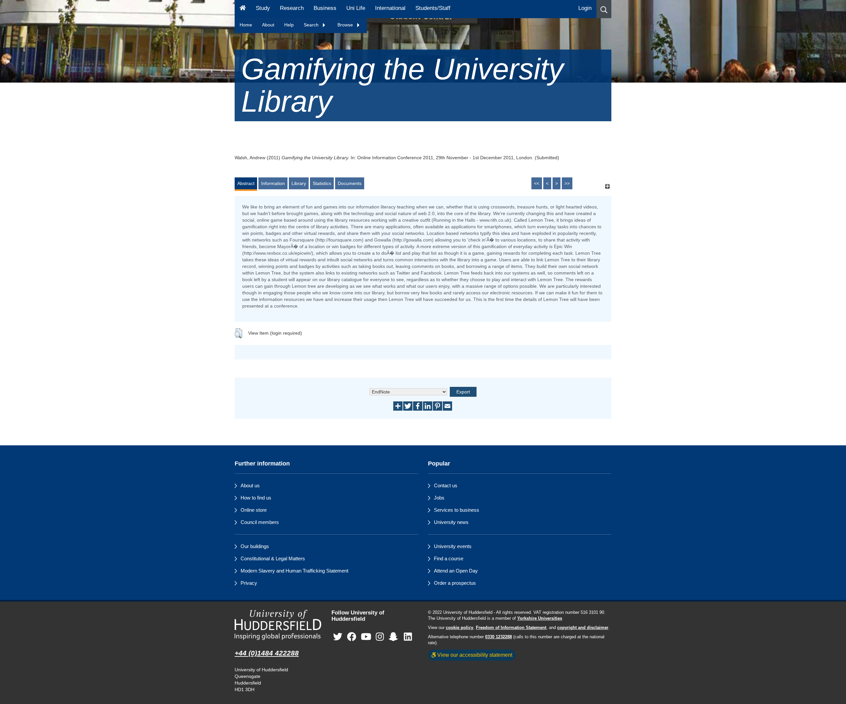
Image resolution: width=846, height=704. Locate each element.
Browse (345, 24)
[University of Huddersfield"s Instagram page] (380, 637)
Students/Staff (432, 8)
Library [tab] (298, 183)
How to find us (256, 497)
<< (536, 183)
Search (312, 24)
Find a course (448, 558)
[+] (607, 186)
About (268, 24)
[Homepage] (243, 9)
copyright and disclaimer (582, 627)
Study (263, 8)
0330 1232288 (498, 637)
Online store (254, 510)
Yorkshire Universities (539, 618)
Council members (260, 522)
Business (325, 8)
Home (246, 24)
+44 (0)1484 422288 (267, 653)
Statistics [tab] (322, 183)
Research (292, 8)
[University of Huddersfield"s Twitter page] (337, 637)
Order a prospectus (455, 583)
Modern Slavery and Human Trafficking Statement (294, 571)
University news (451, 522)
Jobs (439, 497)
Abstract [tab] (245, 183)
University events (453, 546)
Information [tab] (273, 183)
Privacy (249, 583)
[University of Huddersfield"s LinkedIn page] (408, 637)
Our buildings (255, 546)
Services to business (456, 510)
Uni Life (355, 8)
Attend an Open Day (456, 571)
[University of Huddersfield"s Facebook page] (351, 637)
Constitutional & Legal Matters (273, 558)
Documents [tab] (350, 183)
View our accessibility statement (474, 655)
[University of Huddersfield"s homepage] (278, 625)
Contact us (445, 485)
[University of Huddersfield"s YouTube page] (366, 637)
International (390, 8)
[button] (603, 9)
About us (250, 485)
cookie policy (459, 627)
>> (567, 183)
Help (289, 24)
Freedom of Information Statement (511, 627)
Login (585, 8)
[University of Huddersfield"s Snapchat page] (395, 637)
